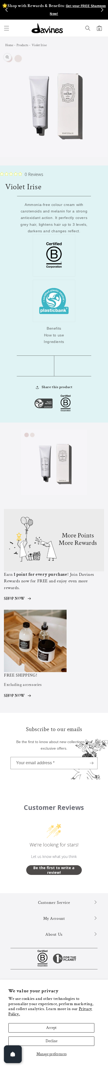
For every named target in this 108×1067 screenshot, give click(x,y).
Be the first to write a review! (53, 870)
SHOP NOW (14, 598)
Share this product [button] (57, 387)
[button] (6, 28)
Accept (51, 1027)
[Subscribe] (91, 763)
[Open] (13, 1054)
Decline (51, 1041)
